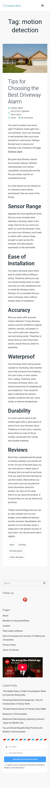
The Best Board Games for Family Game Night (24, 709)
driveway (22, 545)
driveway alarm (15, 551)
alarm (11, 545)
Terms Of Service (11, 650)
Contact (6, 626)
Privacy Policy (9, 645)
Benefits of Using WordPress (16, 620)
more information (17, 768)
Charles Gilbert (17, 108)
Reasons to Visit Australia (15, 714)
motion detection (16, 557)
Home (13, 118)
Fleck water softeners (13, 631)
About (5, 615)
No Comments (27, 118)
